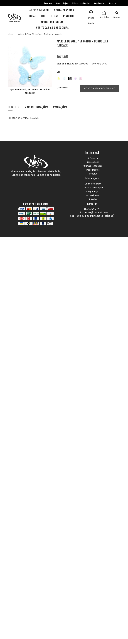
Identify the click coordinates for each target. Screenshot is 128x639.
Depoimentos (100, 3)
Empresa (48, 3)
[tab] (13, 108)
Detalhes (13, 107)
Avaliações (60, 107)
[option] (59, 78)
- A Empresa (92, 158)
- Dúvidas (92, 199)
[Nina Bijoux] (14, 18)
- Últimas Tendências (92, 166)
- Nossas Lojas (92, 162)
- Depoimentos (92, 170)
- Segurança (92, 191)
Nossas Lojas (62, 3)
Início (10, 34)
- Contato (92, 173)
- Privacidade (92, 195)
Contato (112, 3)
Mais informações (36, 107)
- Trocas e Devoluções (92, 187)
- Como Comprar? (92, 183)
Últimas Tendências (81, 3)
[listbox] (88, 77)
